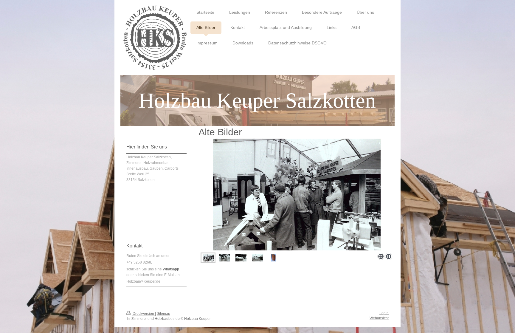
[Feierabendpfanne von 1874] (273, 257)
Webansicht (379, 318)
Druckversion (143, 314)
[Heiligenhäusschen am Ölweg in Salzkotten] (240, 257)
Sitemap (163, 314)
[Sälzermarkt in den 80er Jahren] (208, 257)
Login (384, 313)
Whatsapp (171, 269)
